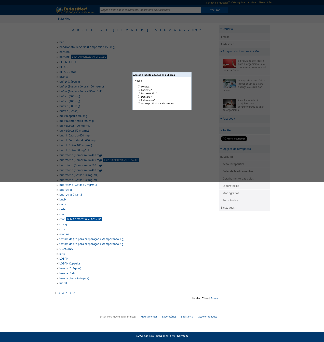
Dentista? (146, 96)
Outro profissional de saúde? (157, 103)
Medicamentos (149, 316)
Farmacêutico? (149, 93)
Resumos (215, 298)
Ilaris (62, 254)
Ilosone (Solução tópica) (74, 278)
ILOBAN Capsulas (69, 263)
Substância (187, 316)
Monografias (231, 193)
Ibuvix (62, 199)
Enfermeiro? (148, 100)
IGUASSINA (66, 249)
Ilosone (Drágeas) (70, 268)
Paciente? (146, 90)
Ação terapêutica (207, 316)
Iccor (62, 214)
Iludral (63, 283)
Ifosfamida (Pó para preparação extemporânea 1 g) (91, 239)
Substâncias (230, 200)
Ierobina (64, 234)
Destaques (228, 207)
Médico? (145, 86)
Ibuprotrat (65, 190)
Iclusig (63, 224)
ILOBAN (63, 258)
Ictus (62, 229)
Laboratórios (231, 186)
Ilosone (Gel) (67, 273)
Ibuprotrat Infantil (70, 194)
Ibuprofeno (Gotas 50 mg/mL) (78, 185)
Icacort (63, 204)
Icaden (63, 209)
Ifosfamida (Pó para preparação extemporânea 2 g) (91, 244)
